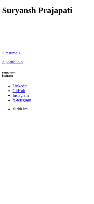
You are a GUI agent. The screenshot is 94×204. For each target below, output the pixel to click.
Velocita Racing (63, 30)
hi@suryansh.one (24, 75)
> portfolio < (12, 62)
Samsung (27, 37)
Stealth (25, 23)
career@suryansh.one (30, 72)
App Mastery (24, 40)
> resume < (11, 53)
